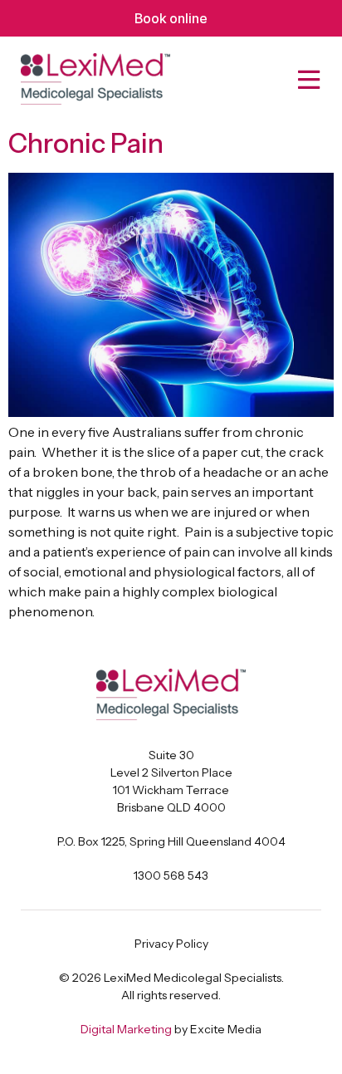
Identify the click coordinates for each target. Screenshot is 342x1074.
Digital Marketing (126, 1029)
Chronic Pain (86, 143)
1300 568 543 (171, 875)
